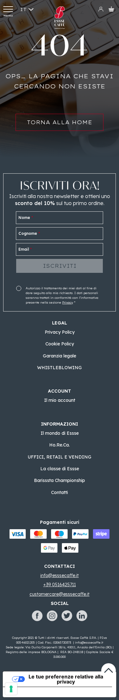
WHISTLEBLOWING (59, 367)
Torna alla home (59, 122)
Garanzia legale (59, 356)
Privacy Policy (60, 332)
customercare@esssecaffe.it (59, 594)
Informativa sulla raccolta (39, 692)
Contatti (59, 492)
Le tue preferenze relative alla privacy (66, 679)
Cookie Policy (59, 344)
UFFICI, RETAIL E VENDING (59, 457)
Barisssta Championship (59, 480)
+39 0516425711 (59, 585)
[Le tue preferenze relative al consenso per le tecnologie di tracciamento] (11, 689)
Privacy (67, 302)
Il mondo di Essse (60, 433)
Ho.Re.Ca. (59, 445)
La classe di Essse (59, 469)
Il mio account (59, 400)
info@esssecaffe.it (89, 642)
